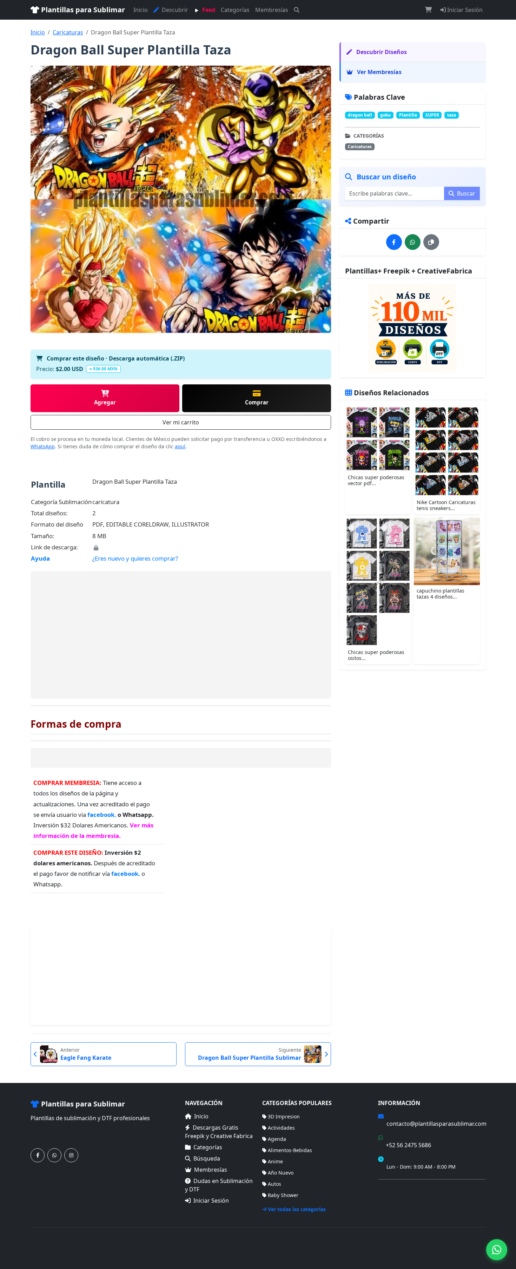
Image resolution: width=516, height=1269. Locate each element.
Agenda (277, 1139)
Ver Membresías (379, 72)
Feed (208, 10)
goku (385, 115)
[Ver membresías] (412, 327)
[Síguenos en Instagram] (71, 1155)
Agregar (105, 402)
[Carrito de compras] (428, 10)
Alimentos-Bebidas (290, 1150)
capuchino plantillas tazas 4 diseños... (440, 593)
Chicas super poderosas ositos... (376, 655)
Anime (275, 1161)
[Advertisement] (181, 635)
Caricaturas (68, 32)
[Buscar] (296, 10)
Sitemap (475, 1244)
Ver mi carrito (181, 422)
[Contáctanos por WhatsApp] (54, 1155)
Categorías (235, 10)
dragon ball (360, 115)
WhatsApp (43, 446)
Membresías (271, 10)
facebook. (102, 815)
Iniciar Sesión (464, 10)
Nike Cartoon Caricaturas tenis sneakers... (446, 505)
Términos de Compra (402, 1188)
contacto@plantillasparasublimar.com (436, 1124)
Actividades (281, 1127)
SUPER (432, 115)
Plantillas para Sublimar (82, 9)
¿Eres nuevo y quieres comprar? (135, 558)
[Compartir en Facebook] (394, 242)
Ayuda (40, 558)
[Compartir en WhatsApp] (413, 242)
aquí (180, 446)
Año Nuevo (280, 1172)
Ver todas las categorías (297, 1209)
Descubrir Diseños (381, 52)
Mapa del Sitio (395, 1199)
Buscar (465, 193)
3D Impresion (284, 1116)
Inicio (140, 10)
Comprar (257, 402)
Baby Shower (283, 1195)
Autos (274, 1184)
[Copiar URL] (431, 242)
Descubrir (174, 10)
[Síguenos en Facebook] (38, 1155)
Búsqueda (206, 1158)
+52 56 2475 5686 (408, 1145)
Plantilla (408, 115)
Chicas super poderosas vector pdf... (376, 480)
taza (451, 115)
